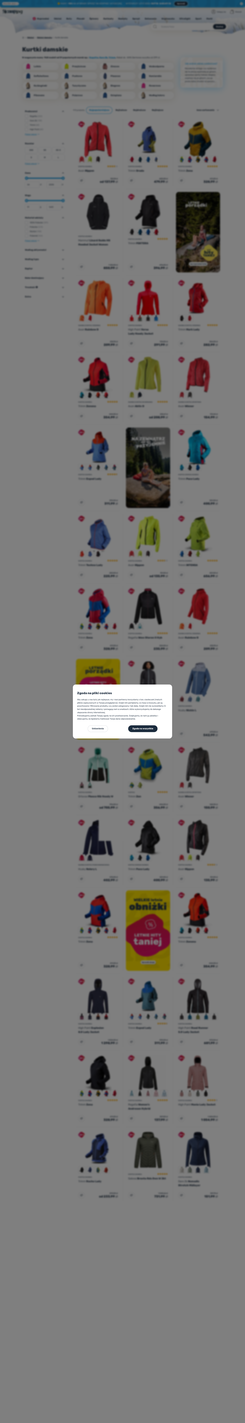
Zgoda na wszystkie (142, 728)
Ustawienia (98, 728)
